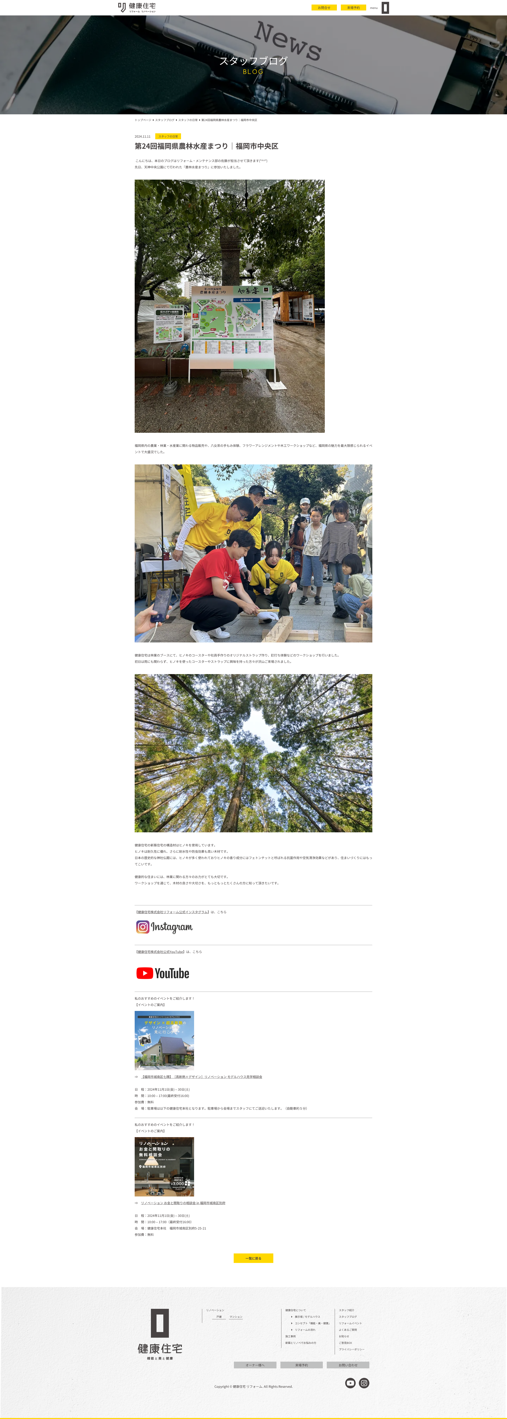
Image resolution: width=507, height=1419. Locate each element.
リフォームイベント (350, 1323)
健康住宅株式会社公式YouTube (160, 951)
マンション (236, 1316)
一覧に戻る (253, 1258)
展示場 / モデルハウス (306, 1316)
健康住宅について (295, 1310)
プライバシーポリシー (352, 1349)
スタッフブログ (348, 1316)
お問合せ (324, 7)
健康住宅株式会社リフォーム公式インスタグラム (173, 911)
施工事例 (290, 1336)
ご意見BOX (345, 1342)
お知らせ (344, 1336)
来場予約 (353, 7)
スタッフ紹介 (346, 1310)
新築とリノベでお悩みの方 (300, 1342)
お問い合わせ (348, 1365)
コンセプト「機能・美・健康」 (311, 1323)
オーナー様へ (255, 1365)
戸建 (219, 1316)
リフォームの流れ (303, 1329)
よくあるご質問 (348, 1329)
